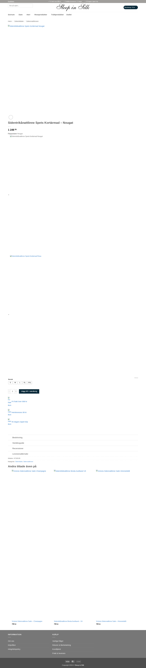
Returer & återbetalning (61, 645)
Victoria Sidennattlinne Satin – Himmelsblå (111, 621)
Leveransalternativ (20, 454)
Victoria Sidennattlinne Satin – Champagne (27, 621)
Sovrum (11, 15)
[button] (131, 7)
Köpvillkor (12, 645)
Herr (28, 15)
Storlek (10, 379)
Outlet (69, 15)
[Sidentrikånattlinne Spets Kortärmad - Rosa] (49, 314)
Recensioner (17, 448)
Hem (10, 21)
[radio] (10, 382)
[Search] (10, 9)
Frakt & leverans (58, 653)
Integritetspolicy (14, 649)
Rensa (136, 377)
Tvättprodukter (57, 15)
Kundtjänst (56, 649)
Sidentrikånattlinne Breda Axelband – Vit (68, 621)
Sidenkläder (19, 21)
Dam (21, 15)
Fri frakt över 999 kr (19, 402)
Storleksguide (18, 443)
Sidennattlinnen (32, 21)
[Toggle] (10, 437)
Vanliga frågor (57, 641)
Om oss (11, 641)
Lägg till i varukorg (29, 391)
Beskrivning (17, 437)
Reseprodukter (40, 15)
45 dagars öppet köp (19, 422)
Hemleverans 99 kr (19, 412)
